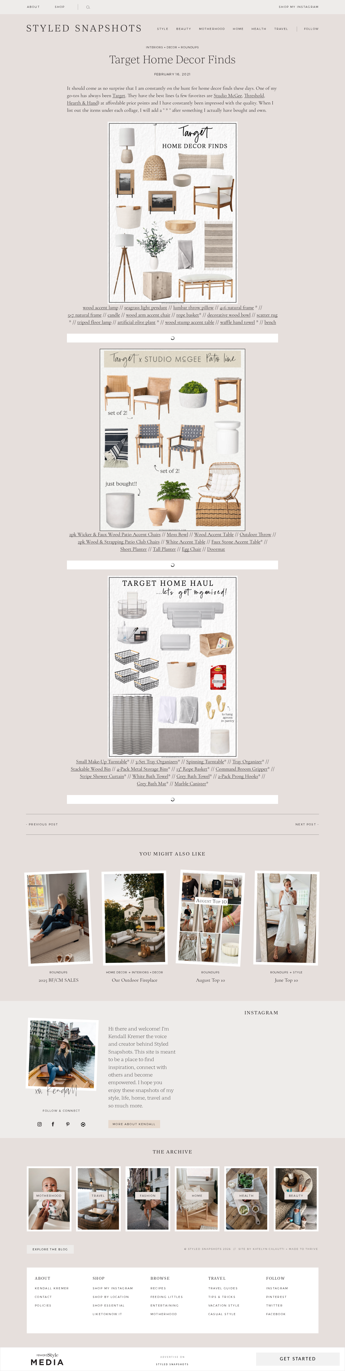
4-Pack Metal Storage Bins (142, 769)
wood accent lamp (100, 308)
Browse (160, 1278)
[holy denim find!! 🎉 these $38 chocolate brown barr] (230, 1038)
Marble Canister (190, 784)
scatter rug (267, 315)
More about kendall (134, 1124)
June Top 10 (286, 980)
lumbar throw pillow (193, 308)
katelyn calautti (269, 1248)
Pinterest (276, 1296)
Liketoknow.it (107, 1314)
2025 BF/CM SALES (59, 980)
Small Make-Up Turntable (101, 762)
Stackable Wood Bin (91, 769)
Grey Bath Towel (193, 776)
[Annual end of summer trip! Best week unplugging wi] (293, 1038)
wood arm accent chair (148, 315)
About (33, 6)
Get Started (298, 1359)
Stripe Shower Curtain (102, 776)
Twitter (274, 1305)
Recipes (158, 1288)
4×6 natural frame (237, 308)
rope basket (187, 315)
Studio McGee (228, 96)
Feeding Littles (167, 1296)
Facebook (276, 1314)
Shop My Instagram (113, 1288)
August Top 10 (210, 980)
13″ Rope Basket (191, 769)
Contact (43, 1296)
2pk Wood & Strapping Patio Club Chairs (119, 542)
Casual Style (222, 1314)
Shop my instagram (299, 6)
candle (114, 315)
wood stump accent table (189, 322)
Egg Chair (191, 549)
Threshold (254, 96)
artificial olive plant (136, 322)
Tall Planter (164, 549)
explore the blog (50, 1249)
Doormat (216, 549)
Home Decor (116, 972)
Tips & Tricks (222, 1296)
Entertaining (165, 1305)
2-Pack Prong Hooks (238, 776)
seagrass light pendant (145, 308)
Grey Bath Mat (151, 784)
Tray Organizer (247, 762)
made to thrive (303, 1248)
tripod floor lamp (94, 322)
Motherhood (164, 1314)
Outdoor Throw (255, 534)
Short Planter (133, 549)
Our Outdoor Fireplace (134, 980)
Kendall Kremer (52, 1288)
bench (270, 322)
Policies (43, 1305)
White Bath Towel (150, 776)
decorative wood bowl (229, 315)
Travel (217, 1278)
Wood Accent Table (214, 534)
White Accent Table (185, 542)
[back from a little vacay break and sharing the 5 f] (230, 1074)
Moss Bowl (177, 534)
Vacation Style (224, 1305)
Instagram (277, 1288)
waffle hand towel (237, 322)
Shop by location (111, 1296)
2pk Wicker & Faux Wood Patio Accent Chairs (115, 534)
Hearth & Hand (82, 103)
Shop (60, 6)
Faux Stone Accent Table (235, 542)
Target (118, 96)
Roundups (190, 47)
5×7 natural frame (85, 315)
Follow (275, 1278)
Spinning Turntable (205, 762)
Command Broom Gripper (241, 769)
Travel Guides (223, 1288)
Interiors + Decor (161, 47)
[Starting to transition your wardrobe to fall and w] (293, 1074)
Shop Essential (109, 1305)
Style (298, 972)
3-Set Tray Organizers (156, 762)
